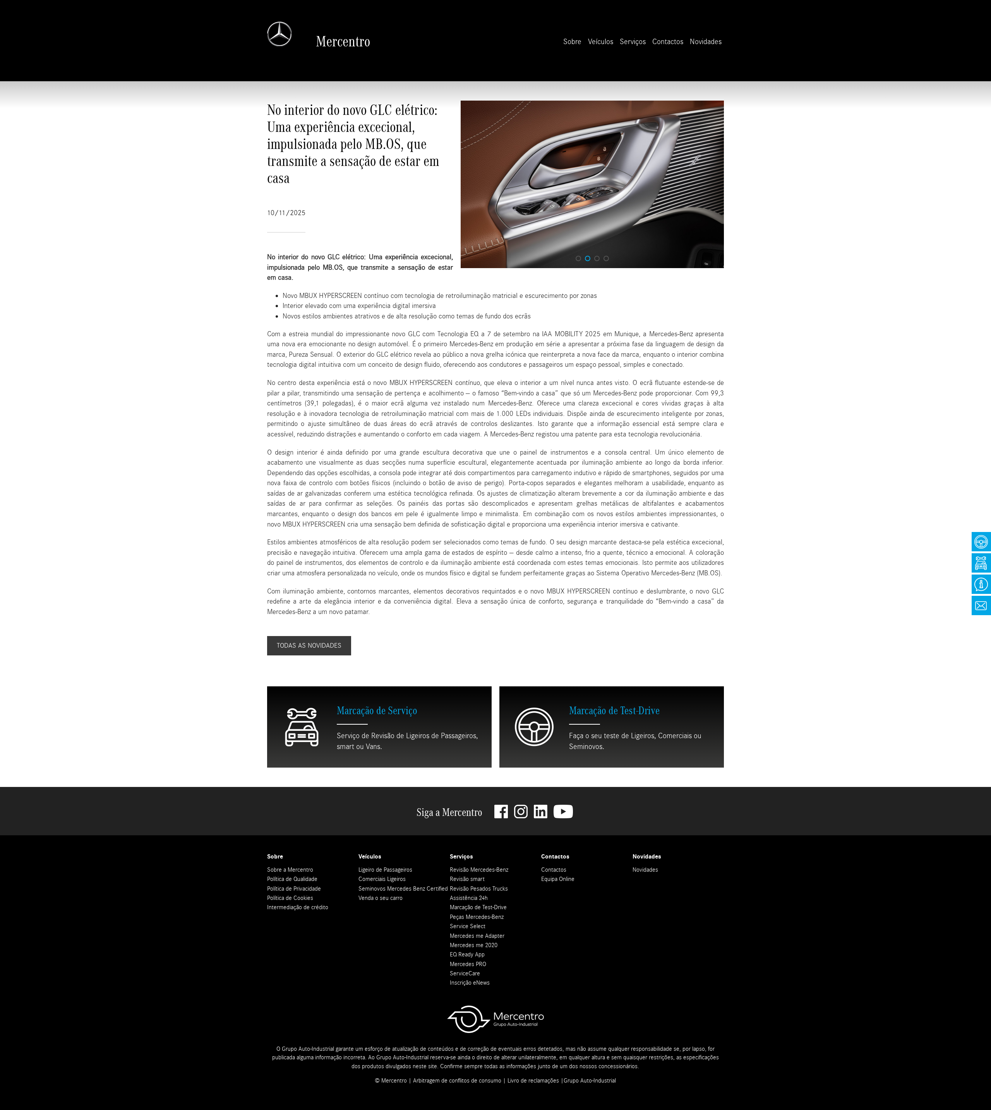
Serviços (633, 41)
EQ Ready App (467, 954)
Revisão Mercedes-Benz (479, 869)
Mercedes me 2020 (473, 945)
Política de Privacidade (294, 888)
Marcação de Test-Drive (478, 907)
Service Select (467, 926)
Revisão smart (467, 879)
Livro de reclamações (533, 1080)
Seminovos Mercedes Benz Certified (403, 888)
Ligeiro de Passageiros (385, 869)
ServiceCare (465, 973)
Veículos (600, 41)
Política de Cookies (290, 897)
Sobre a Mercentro (290, 869)
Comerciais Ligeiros (382, 879)
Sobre (572, 41)
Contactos (667, 41)
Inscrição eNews (470, 982)
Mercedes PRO (468, 964)
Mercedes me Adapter (477, 935)
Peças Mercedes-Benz (477, 916)
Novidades (706, 41)
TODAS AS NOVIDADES (309, 645)
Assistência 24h (469, 897)
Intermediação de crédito (297, 907)
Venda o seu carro (380, 897)
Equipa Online (557, 879)
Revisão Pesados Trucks (479, 888)
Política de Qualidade (292, 879)
